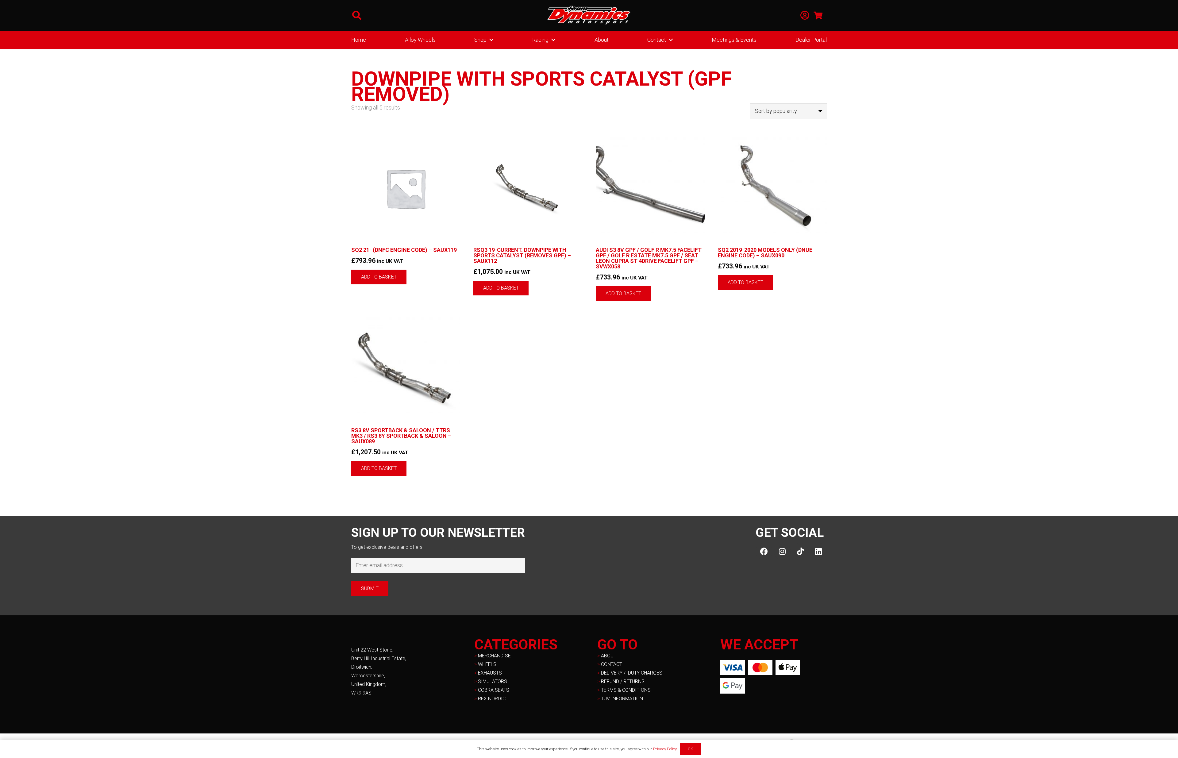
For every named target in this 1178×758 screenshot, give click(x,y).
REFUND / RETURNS (623, 681)
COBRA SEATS (493, 690)
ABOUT (608, 656)
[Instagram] (782, 551)
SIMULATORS (492, 681)
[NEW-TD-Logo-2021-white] (589, 15)
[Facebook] (764, 551)
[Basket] (818, 15)
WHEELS (487, 664)
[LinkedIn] (818, 551)
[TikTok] (800, 551)
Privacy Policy (665, 749)
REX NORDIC (492, 699)
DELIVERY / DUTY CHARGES (631, 673)
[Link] (804, 15)
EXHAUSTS (490, 673)
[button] (357, 15)
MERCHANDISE (494, 656)
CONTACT (611, 664)
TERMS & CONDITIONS (626, 690)
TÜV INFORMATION (622, 699)
